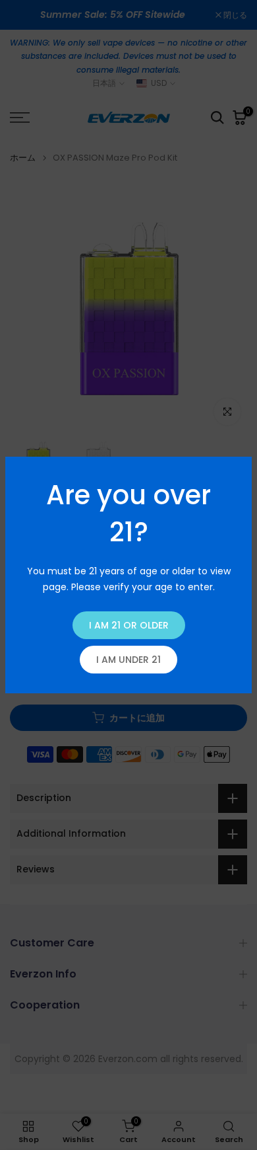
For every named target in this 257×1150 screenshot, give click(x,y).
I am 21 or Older (129, 625)
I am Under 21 (128, 659)
